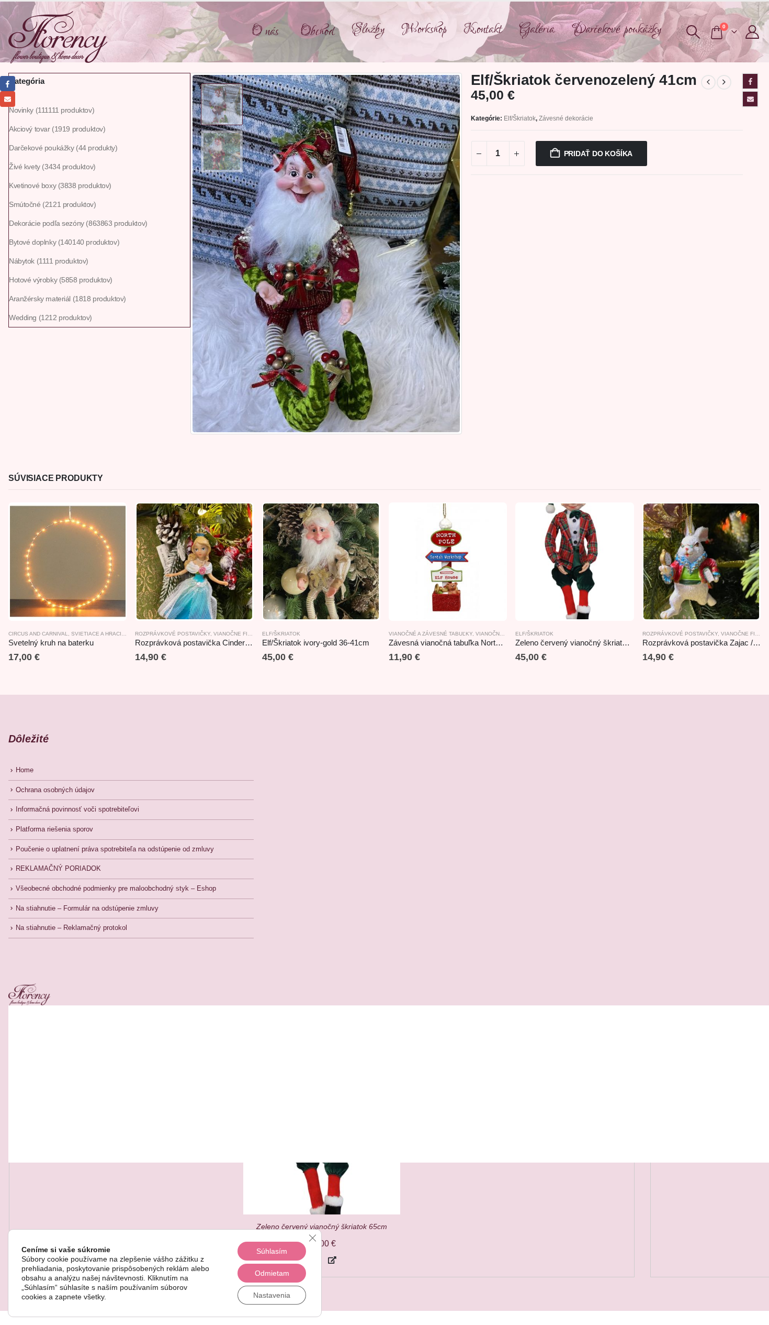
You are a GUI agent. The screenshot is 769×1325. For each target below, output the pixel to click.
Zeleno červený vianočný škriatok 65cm (321, 1226)
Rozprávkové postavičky (172, 634)
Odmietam (272, 1273)
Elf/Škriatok (520, 118)
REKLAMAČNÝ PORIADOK (58, 868)
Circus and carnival (38, 634)
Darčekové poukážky (616, 29)
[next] (724, 82)
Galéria (537, 29)
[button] (693, 32)
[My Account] (752, 32)
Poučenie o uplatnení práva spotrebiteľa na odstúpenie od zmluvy (115, 849)
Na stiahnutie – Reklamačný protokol (71, 928)
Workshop (424, 29)
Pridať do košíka (598, 153)
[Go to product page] (68, 561)
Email (750, 99)
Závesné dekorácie (566, 118)
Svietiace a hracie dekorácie (114, 634)
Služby (368, 29)
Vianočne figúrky (239, 634)
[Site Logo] (57, 37)
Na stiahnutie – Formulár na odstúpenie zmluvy (87, 908)
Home (24, 770)
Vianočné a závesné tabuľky (430, 634)
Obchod (317, 31)
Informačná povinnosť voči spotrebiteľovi (77, 809)
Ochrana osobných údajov (55, 790)
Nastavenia (271, 1295)
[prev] (708, 82)
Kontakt (483, 29)
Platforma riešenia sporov (54, 829)
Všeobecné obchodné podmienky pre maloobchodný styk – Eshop (116, 888)
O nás (265, 31)
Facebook (750, 81)
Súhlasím (271, 1251)
